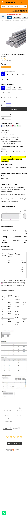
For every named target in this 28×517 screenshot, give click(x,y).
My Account (20, 410)
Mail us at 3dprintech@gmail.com (18, 11)
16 (7, 74)
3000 (9, 92)
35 (2, 79)
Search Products (8, 410)
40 (7, 79)
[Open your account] (21, 2)
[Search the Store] (25, 6)
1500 (14, 87)
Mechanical (16, 20)
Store (2, 20)
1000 (8, 87)
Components (8, 20)
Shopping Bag (8, 421)
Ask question (17, 59)
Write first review (15, 443)
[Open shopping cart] (25, 2)
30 (23, 74)
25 (18, 74)
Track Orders (8, 415)
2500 (3, 92)
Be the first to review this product (14, 440)
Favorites (19, 415)
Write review (11, 59)
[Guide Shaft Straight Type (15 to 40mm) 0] (14, 37)
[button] (6, 118)
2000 (20, 87)
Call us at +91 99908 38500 (21, 10)
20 (12, 74)
